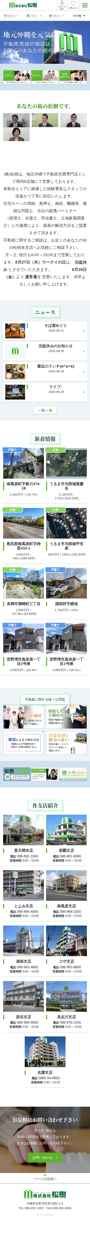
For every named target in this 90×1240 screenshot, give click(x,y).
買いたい (32, 15)
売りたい (9, 15)
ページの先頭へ (45, 1179)
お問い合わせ (42, 1157)
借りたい (54, 15)
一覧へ (43, 410)
